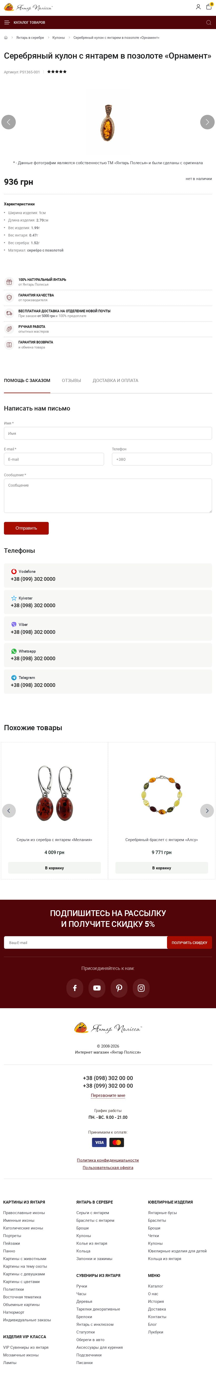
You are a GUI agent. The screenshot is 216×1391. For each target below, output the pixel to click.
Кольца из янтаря (164, 1258)
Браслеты (157, 1220)
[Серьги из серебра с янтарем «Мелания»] (54, 795)
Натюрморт (13, 1312)
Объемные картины (21, 1304)
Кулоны (58, 37)
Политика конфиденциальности (108, 1160)
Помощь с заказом (27, 380)
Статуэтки (85, 1332)
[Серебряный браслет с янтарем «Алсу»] (162, 795)
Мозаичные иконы (21, 1354)
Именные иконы (19, 1220)
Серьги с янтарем (92, 1212)
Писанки (84, 1362)
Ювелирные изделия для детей (177, 1250)
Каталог (155, 1286)
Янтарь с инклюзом (95, 1324)
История (156, 1301)
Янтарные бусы (162, 1212)
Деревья (84, 1301)
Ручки (81, 1286)
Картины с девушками (24, 1273)
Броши (82, 1227)
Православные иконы (24, 1212)
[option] (71, 384)
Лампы (10, 1362)
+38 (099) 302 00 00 (108, 1085)
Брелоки (84, 1316)
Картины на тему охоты (25, 1266)
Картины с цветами (21, 1281)
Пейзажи (11, 1243)
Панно (9, 1250)
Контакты (157, 1316)
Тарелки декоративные (98, 1309)
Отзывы (71, 380)
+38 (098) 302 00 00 (108, 1078)
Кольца (83, 1250)
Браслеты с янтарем (95, 1220)
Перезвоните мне (108, 1095)
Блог (152, 1324)
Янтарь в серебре (30, 37)
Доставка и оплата (115, 380)
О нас (153, 1293)
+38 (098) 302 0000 (33, 605)
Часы (81, 1293)
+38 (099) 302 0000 (33, 578)
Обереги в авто (90, 1339)
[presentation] (8, 122)
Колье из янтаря (91, 1243)
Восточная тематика (22, 1296)
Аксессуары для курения (99, 1347)
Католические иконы (23, 1227)
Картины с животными (24, 1258)
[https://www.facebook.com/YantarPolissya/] (74, 988)
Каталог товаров (29, 22)
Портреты (12, 1235)
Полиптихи (13, 1289)
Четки (153, 1235)
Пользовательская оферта (108, 1167)
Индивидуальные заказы (27, 1319)
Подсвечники (89, 1354)
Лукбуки (155, 1332)
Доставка (157, 1309)
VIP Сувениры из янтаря (25, 1347)
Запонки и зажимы (94, 1258)
